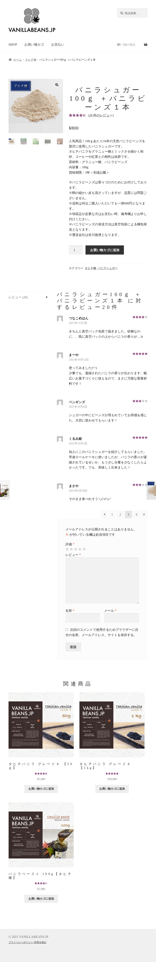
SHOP (13, 44)
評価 (69, 544)
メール (110, 610)
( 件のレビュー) (101, 115)
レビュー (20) (18, 297)
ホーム (17, 59)
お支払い (57, 44)
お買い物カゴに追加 (104, 250)
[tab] (30, 297)
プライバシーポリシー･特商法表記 (27, 942)
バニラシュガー (108, 268)
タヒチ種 (30, 59)
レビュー (73, 555)
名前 (69, 610)
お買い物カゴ (34, 44)
